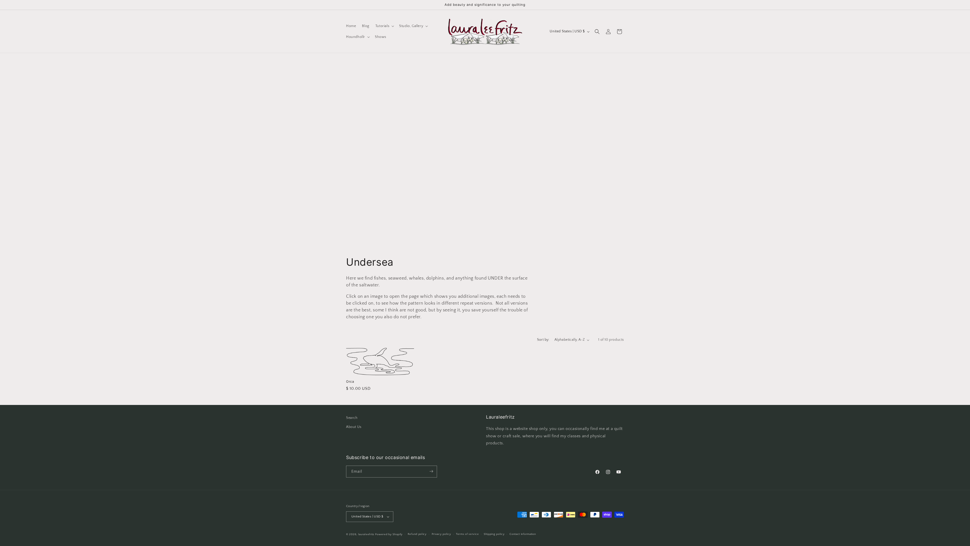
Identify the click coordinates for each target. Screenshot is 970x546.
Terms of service (467, 534)
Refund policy (417, 534)
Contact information (523, 534)
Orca (350, 381)
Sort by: (543, 340)
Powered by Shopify (389, 534)
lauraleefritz (366, 534)
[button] (384, 26)
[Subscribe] (431, 471)
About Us (353, 427)
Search (352, 418)
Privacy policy (441, 534)
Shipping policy (494, 534)
